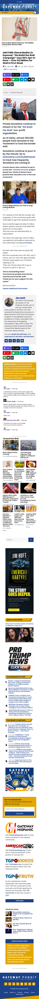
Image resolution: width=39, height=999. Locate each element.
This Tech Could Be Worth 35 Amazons (22, 924)
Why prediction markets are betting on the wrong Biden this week (23, 913)
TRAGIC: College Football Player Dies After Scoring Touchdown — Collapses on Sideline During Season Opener (19, 683)
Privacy (26, 992)
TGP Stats (19, 901)
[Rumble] (21, 983)
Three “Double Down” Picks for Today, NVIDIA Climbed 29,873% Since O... (23, 931)
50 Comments (11, 69)
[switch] (36, 12)
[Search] (31, 540)
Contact (20, 992)
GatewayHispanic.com (18, 835)
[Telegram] (25, 983)
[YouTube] (33, 983)
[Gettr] (9, 983)
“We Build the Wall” (21, 170)
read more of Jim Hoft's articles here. (19, 336)
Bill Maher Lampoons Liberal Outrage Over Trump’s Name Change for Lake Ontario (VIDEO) (21, 706)
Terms (33, 992)
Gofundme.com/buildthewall (19, 156)
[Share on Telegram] (21, 79)
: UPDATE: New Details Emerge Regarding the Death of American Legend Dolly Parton (20, 745)
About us (12, 992)
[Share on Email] (8, 84)
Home (6, 992)
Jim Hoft (20, 298)
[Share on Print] (12, 84)
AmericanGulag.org (17, 850)
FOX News (28, 243)
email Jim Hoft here (19, 334)
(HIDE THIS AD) (23, 16)
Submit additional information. (15, 288)
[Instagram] (29, 983)
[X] (13, 983)
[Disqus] (19, 408)
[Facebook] (17, 983)
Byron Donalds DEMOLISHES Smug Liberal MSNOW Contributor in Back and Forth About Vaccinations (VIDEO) (21, 690)
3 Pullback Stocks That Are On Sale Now (22, 918)
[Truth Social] (5, 983)
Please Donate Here (19, 941)
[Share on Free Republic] (29, 79)
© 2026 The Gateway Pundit (19, 989)
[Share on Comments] (33, 79)
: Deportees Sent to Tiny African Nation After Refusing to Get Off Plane (20, 761)
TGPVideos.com (15, 864)
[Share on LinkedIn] (25, 79)
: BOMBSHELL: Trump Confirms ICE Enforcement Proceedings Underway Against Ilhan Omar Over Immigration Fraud (19, 738)
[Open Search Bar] (30, 12)
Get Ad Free (19, 994)
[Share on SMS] (4, 84)
